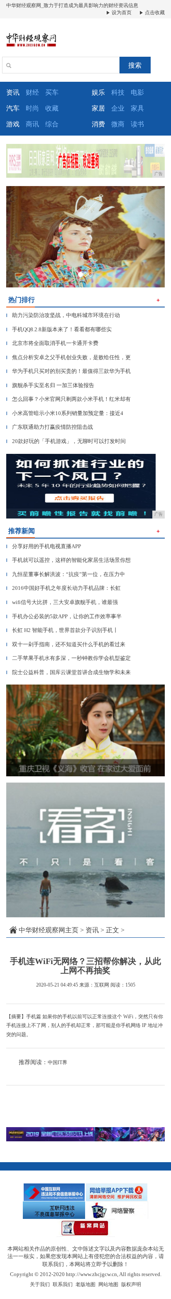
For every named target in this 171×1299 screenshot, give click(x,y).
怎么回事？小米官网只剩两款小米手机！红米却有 (68, 399)
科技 (118, 92)
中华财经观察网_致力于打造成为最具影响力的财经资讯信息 (72, 5)
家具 (137, 108)
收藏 (52, 108)
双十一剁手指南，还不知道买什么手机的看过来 (65, 644)
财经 (32, 92)
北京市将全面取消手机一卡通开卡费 (52, 343)
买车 (52, 92)
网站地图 (108, 1284)
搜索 (135, 65)
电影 (137, 92)
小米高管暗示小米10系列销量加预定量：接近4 (64, 413)
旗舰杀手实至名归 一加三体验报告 (50, 385)
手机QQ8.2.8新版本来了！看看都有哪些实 (59, 329)
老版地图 (85, 1284)
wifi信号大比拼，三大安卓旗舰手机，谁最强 (62, 602)
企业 (118, 108)
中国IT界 (57, 1062)
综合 (52, 124)
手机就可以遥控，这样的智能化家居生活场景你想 (68, 560)
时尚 (32, 108)
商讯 (32, 124)
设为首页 (121, 12)
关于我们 (40, 1284)
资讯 (92, 930)
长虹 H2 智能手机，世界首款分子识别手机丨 (62, 630)
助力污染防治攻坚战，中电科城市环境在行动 (63, 315)
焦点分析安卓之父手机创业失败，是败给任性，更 (68, 357)
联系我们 (63, 1284)
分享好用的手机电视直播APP (43, 546)
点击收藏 (154, 12)
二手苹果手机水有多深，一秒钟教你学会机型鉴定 (68, 658)
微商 (118, 124)
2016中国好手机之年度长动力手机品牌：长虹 (63, 588)
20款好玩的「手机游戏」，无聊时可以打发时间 (66, 441)
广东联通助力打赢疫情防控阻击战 (49, 427)
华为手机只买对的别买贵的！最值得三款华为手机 (68, 371)
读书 (137, 124)
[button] (18, 236)
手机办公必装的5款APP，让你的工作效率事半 (64, 616)
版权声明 (131, 1284)
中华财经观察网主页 (48, 930)
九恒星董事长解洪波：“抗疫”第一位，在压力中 (65, 574)
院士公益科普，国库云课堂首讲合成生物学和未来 (68, 672)
